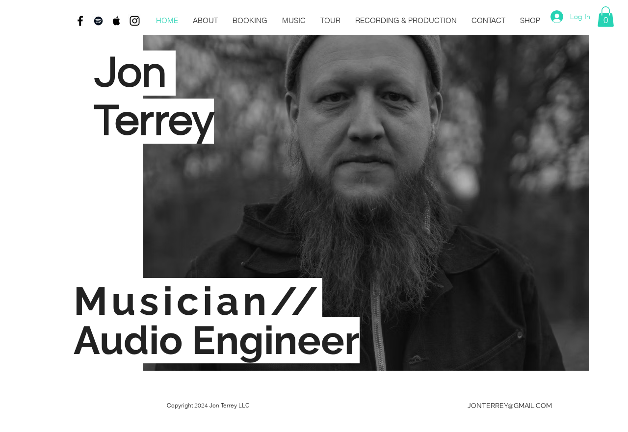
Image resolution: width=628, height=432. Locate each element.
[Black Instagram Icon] (134, 20)
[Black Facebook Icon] (80, 20)
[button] (605, 16)
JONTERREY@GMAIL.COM (510, 405)
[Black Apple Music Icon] (116, 20)
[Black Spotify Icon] (98, 20)
